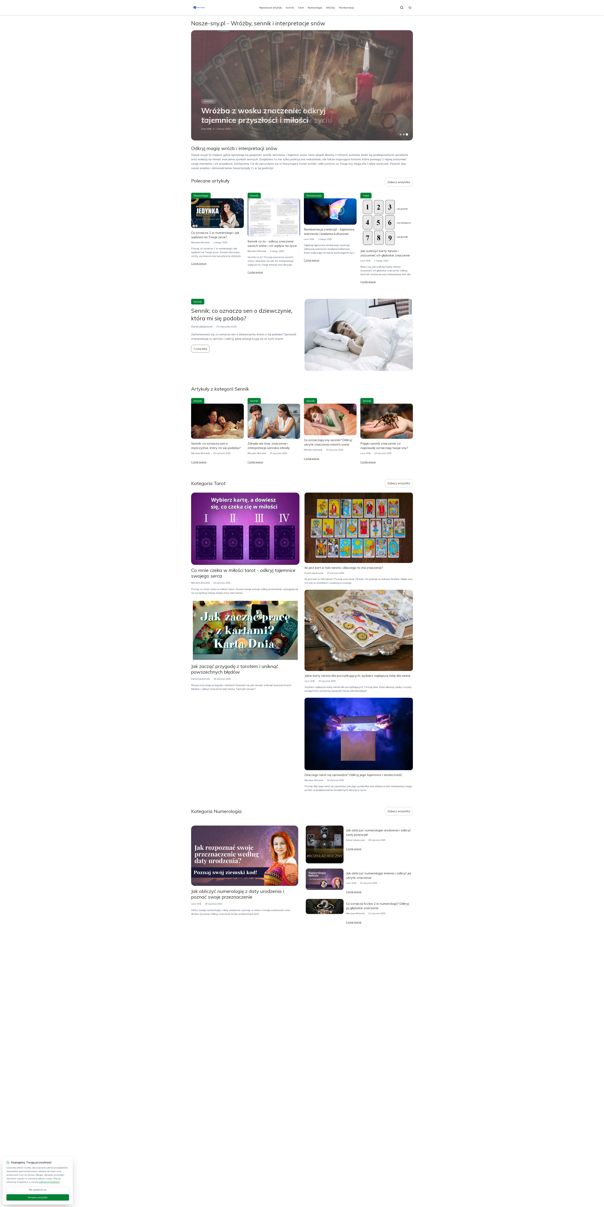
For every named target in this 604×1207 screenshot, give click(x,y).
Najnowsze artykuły (270, 7)
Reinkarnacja (346, 7)
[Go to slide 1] (401, 134)
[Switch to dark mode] (410, 7)
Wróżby (330, 7)
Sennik (290, 7)
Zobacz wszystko (398, 182)
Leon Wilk (206, 128)
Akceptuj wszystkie (38, 1197)
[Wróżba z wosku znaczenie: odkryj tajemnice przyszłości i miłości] (302, 85)
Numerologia (315, 7)
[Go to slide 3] (407, 134)
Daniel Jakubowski (200, 678)
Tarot (301, 7)
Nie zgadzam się (37, 1189)
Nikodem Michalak (200, 242)
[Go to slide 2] (404, 134)
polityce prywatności (49, 1182)
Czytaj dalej (200, 348)
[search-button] (401, 7)
